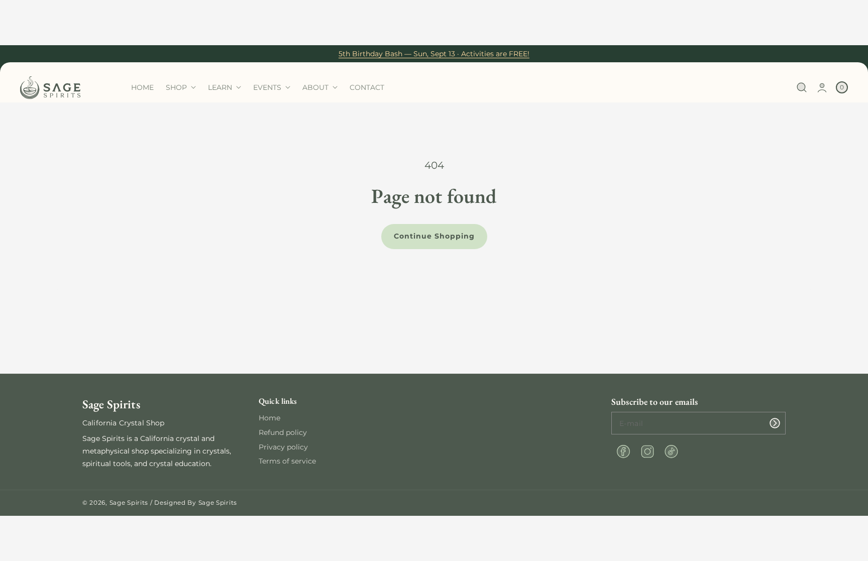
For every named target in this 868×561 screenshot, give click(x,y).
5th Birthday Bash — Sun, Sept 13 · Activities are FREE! (434, 53)
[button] (802, 87)
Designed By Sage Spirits (195, 502)
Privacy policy (283, 447)
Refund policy (283, 432)
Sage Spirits (129, 502)
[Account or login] (822, 87)
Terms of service (287, 461)
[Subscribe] (775, 423)
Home (269, 417)
